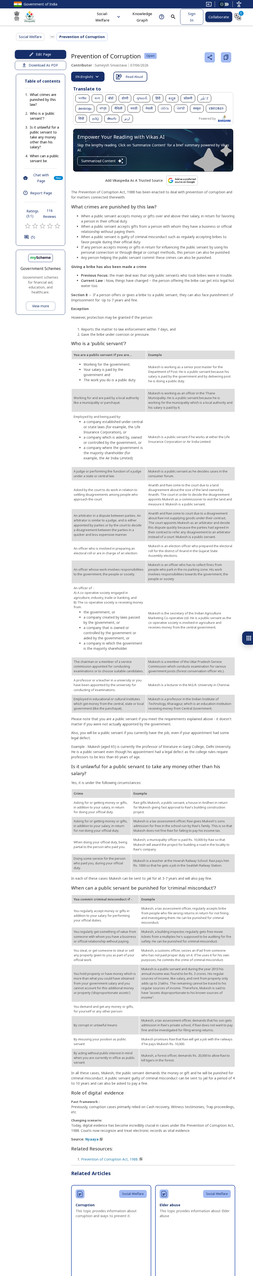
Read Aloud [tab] (134, 76)
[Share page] (210, 57)
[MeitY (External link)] (17, 16)
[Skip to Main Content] (209, 4)
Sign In (191, 16)
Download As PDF (43, 65)
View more (40, 306)
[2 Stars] (35, 226)
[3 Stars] (42, 226)
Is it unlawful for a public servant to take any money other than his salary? (44, 137)
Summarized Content (98, 160)
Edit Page (43, 54)
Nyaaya (92, 1139)
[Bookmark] (226, 57)
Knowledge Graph (142, 16)
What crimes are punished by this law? (43, 99)
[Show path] (52, 37)
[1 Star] (27, 226)
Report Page (41, 192)
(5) (33, 237)
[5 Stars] (57, 226)
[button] (40, 99)
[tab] (88, 77)
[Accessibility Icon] (239, 4)
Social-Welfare (102, 16)
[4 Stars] (50, 226)
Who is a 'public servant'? (42, 116)
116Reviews (49, 213)
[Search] (173, 17)
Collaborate (219, 16)
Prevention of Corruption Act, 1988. (109, 1159)
